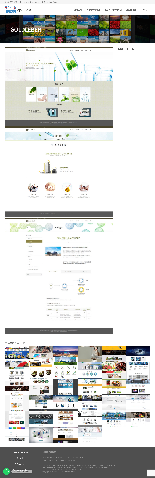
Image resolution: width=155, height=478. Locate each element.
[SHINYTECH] (114, 419)
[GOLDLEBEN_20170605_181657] (59, 86)
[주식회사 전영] (138, 387)
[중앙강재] (90, 403)
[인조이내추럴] (114, 387)
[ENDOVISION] (41, 435)
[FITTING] (41, 419)
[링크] (18, 9)
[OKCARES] (65, 419)
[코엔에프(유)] (17, 387)
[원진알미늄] (41, 403)
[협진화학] (138, 354)
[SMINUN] (90, 354)
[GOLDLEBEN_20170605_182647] (59, 171)
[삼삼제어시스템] (90, 387)
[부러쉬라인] (17, 403)
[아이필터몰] (17, 354)
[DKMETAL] (65, 435)
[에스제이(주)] (90, 370)
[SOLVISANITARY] (114, 403)
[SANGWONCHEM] (138, 403)
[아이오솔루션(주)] (138, 370)
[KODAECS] (41, 354)
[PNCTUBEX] (17, 419)
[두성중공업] (65, 354)
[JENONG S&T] (41, 387)
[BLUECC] (90, 419)
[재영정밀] (17, 370)
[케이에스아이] (114, 354)
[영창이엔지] (65, 387)
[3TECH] (17, 435)
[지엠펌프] (65, 403)
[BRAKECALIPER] (138, 419)
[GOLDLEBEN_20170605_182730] (59, 276)
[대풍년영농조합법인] (114, 370)
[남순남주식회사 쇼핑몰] (41, 370)
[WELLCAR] (65, 370)
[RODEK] (90, 435)
